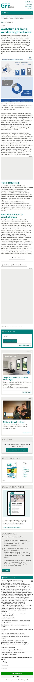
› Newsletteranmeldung (24, 345)
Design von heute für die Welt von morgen (15, 378)
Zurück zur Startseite (17, 258)
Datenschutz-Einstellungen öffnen (17, 450)
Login (29, 8)
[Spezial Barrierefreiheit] (16, 516)
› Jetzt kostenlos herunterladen (11, 527)
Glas (13, 17)
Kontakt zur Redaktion (18, 265)
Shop (24, 476)
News (8, 17)
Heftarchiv (26, 471)
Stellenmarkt (28, 6)
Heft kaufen (25, 473)
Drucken (5, 265)
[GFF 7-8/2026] (12, 479)
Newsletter (29, 4)
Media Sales (28, 2)
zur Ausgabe (26, 468)
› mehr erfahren (26, 392)
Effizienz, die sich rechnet (13, 422)
